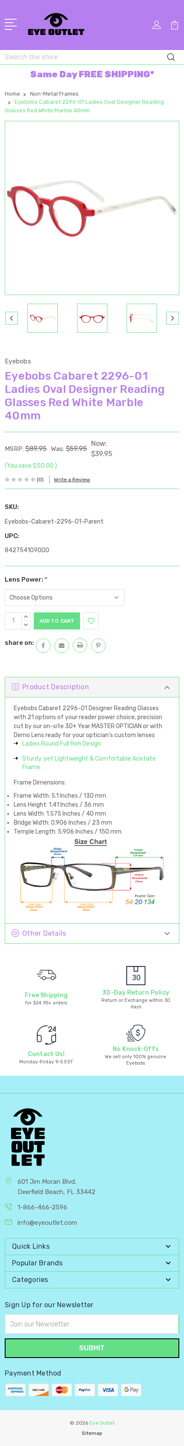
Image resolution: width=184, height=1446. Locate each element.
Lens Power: (26, 579)
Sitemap (92, 1433)
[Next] (172, 318)
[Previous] (11, 318)
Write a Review (72, 480)
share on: (19, 643)
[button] (92, 74)
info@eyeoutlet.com (47, 1222)
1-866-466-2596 (42, 1207)
